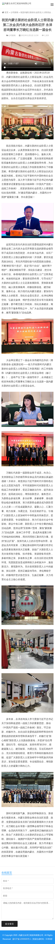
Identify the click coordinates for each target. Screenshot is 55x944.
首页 (6, 12)
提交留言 (9, 924)
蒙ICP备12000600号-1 (21, 939)
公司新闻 (14, 12)
